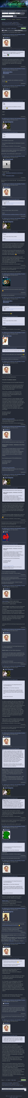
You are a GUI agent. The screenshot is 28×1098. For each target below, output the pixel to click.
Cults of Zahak (5, 601)
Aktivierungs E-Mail (7, 11)
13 (10, 28)
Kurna (6, 1003)
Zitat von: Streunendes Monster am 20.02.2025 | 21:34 (12, 50)
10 (6, 28)
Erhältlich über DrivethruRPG (8, 418)
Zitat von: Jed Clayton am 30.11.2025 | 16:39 (10, 748)
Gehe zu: (24, 1087)
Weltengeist (8, 911)
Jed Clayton (8, 122)
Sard (6, 532)
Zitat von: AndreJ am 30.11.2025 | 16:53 (10, 798)
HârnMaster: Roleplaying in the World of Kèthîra (15, 202)
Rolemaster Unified (10, 175)
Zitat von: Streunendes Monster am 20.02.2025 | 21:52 (12, 101)
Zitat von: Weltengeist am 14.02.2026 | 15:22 (10, 958)
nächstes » (24, 26)
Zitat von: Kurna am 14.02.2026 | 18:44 (9, 1035)
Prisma (7, 829)
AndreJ (17, 23)
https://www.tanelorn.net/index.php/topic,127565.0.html (13, 214)
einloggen (13, 10)
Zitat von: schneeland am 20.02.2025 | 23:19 (10, 199)
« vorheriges (19, 26)
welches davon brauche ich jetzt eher (10, 925)
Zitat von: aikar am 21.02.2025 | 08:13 (9, 348)
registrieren (19, 10)
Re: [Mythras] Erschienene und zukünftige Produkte (13, 34)
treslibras (8, 336)
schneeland (8, 159)
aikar (6, 277)
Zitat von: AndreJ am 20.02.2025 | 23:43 (10, 316)
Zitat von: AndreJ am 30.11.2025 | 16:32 (10, 679)
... (5, 28)
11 (7, 28)
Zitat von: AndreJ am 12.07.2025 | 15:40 (10, 544)
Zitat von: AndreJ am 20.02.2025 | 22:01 (10, 132)
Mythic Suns (11, 940)
